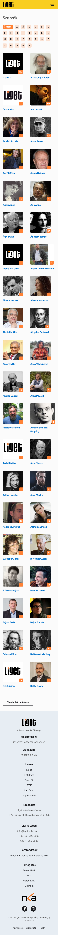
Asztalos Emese (38, 526)
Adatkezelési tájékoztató (24, 928)
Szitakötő (29, 775)
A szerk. (7, 77)
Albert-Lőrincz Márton (42, 268)
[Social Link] (24, 909)
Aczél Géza (9, 173)
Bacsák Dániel (37, 590)
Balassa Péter (10, 654)
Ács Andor (8, 109)
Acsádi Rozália (10, 141)
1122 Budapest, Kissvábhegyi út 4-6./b (29, 815)
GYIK (29, 785)
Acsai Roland (37, 141)
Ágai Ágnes (9, 205)
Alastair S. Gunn (11, 268)
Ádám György (37, 173)
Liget (29, 769)
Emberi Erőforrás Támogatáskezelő (29, 855)
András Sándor (10, 396)
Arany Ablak (29, 870)
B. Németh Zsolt (38, 558)
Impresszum (29, 795)
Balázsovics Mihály (40, 654)
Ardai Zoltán (9, 463)
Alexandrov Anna (39, 300)
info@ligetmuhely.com (29, 831)
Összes (7, 26)
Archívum (29, 790)
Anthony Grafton (11, 427)
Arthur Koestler (10, 495)
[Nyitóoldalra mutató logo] (29, 722)
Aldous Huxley (10, 300)
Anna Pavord (37, 396)
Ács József (36, 109)
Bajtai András (37, 622)
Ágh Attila (35, 205)
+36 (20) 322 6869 (29, 836)
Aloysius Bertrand (39, 332)
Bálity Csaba (36, 686)
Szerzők (29, 780)
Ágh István (8, 236)
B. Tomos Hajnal (11, 590)
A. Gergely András (39, 77)
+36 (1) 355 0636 (29, 840)
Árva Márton (36, 495)
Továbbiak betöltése (18, 702)
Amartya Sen (9, 364)
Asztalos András (11, 526)
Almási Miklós (10, 332)
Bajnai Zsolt (9, 622)
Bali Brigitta (9, 686)
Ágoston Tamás (38, 236)
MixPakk (29, 885)
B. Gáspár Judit (10, 558)
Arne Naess (36, 463)
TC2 (29, 875)
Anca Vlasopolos (39, 364)
